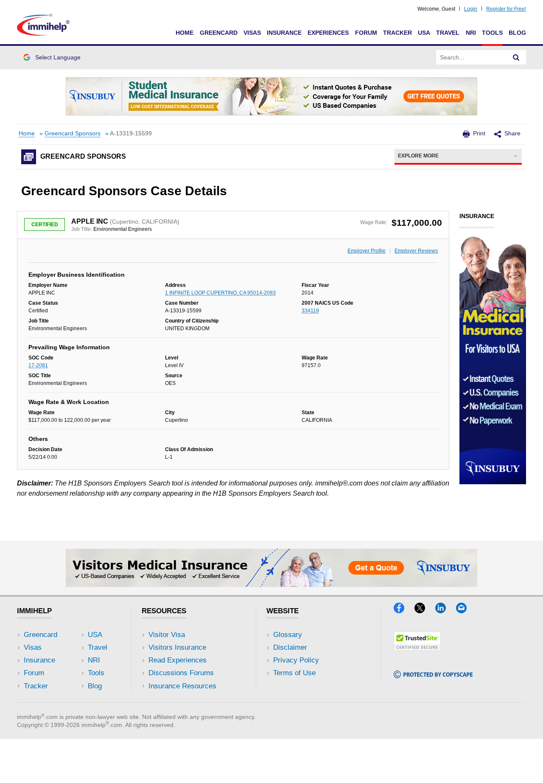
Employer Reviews (416, 251)
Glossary (287, 635)
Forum (366, 32)
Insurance (284, 32)
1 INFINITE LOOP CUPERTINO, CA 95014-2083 (220, 293)
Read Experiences (177, 660)
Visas (252, 32)
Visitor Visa (166, 635)
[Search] (516, 57)
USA (424, 32)
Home (184, 32)
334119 (310, 311)
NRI (471, 32)
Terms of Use (294, 673)
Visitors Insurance (177, 647)
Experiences (328, 32)
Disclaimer (290, 647)
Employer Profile (366, 251)
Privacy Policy (296, 660)
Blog (517, 32)
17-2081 (38, 365)
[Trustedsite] (417, 648)
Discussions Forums (181, 673)
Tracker (397, 32)
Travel (447, 32)
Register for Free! (506, 9)
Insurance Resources (182, 686)
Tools (492, 32)
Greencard (219, 32)
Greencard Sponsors (73, 133)
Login (470, 9)
